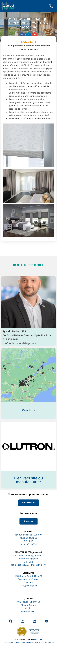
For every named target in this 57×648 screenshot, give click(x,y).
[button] (41, 6)
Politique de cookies (46, 642)
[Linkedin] (34, 621)
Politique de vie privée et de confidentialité (20, 642)
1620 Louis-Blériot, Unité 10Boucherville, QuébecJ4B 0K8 (28, 579)
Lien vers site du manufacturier (28, 480)
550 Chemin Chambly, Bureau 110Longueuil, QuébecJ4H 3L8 (28, 558)
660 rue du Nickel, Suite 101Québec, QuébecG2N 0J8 (29, 537)
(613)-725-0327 (29, 611)
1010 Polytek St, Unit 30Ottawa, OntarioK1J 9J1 (28, 605)
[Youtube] (46, 621)
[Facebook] (10, 621)
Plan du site (37, 639)
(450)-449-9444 (19, 565)
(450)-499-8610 (28, 585)
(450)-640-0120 (38, 565)
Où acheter (28, 410)
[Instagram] (22, 621)
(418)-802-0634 (28, 544)
